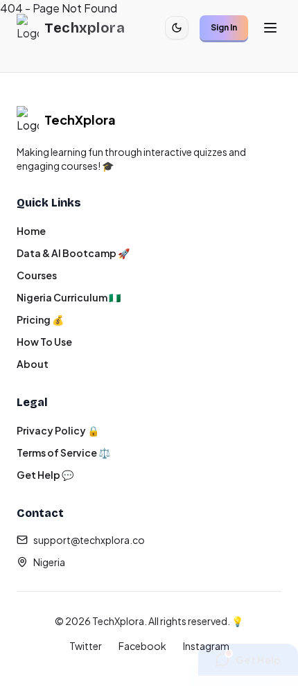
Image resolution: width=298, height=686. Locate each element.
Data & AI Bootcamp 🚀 (73, 253)
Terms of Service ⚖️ (63, 452)
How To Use (44, 341)
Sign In (224, 27)
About (33, 364)
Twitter (85, 646)
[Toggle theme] (177, 27)
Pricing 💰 (40, 319)
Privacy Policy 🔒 (58, 430)
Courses (37, 275)
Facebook (142, 646)
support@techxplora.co (89, 540)
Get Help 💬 (45, 474)
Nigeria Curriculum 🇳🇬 (69, 297)
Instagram (206, 646)
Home (31, 231)
